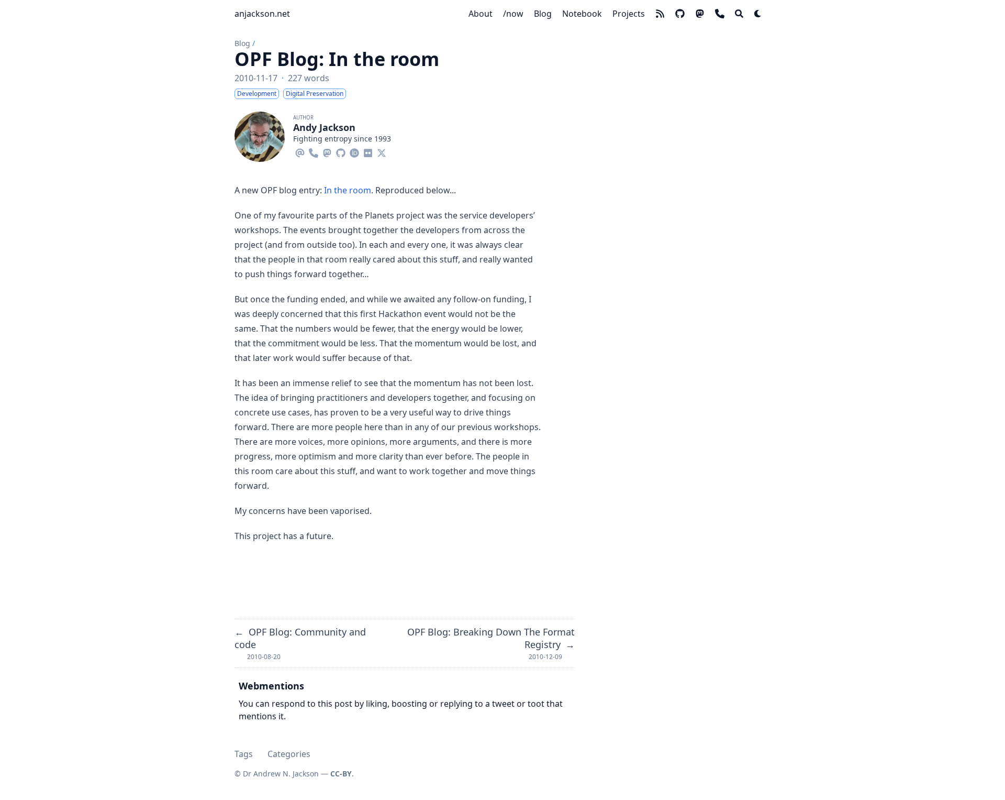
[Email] (300, 151)
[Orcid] (354, 151)
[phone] (719, 13)
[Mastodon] (327, 151)
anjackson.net (262, 13)
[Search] (739, 13)
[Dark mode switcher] (758, 13)
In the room (347, 190)
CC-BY (341, 774)
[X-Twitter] (381, 151)
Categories (288, 754)
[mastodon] (700, 13)
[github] (680, 13)
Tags (243, 754)
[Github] (341, 151)
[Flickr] (368, 151)
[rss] (660, 13)
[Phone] (313, 151)
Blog (242, 43)
